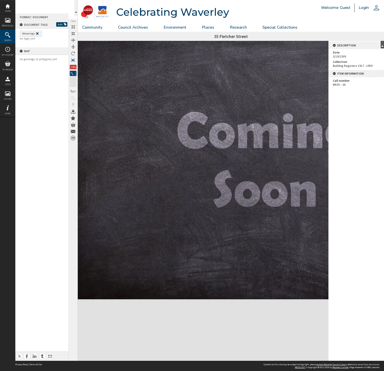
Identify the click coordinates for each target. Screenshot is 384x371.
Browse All (8, 25)
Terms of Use (36, 364)
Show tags (28, 33)
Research (238, 27)
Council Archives (133, 27)
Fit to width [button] (73, 40)
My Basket (7, 69)
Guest (345, 8)
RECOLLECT (300, 367)
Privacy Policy (21, 364)
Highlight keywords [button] (73, 104)
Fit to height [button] (73, 47)
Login (8, 84)
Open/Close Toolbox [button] (76, 8)
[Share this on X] (19, 353)
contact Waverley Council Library (331, 364)
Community (92, 27)
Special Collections (279, 27)
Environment (175, 27)
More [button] (7, 113)
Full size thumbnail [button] (73, 27)
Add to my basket (73, 124)
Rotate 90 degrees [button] (73, 53)
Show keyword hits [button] (73, 98)
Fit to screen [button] (73, 33)
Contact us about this (73, 131)
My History (8, 55)
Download (73, 111)
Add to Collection (73, 118)
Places (208, 27)
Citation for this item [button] (73, 138)
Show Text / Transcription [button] (73, 91)
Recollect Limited (340, 367)
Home (8, 11)
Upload (8, 98)
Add (60, 24)
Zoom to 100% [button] (73, 60)
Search (8, 40)
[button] (73, 73)
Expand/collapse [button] (382, 44)
